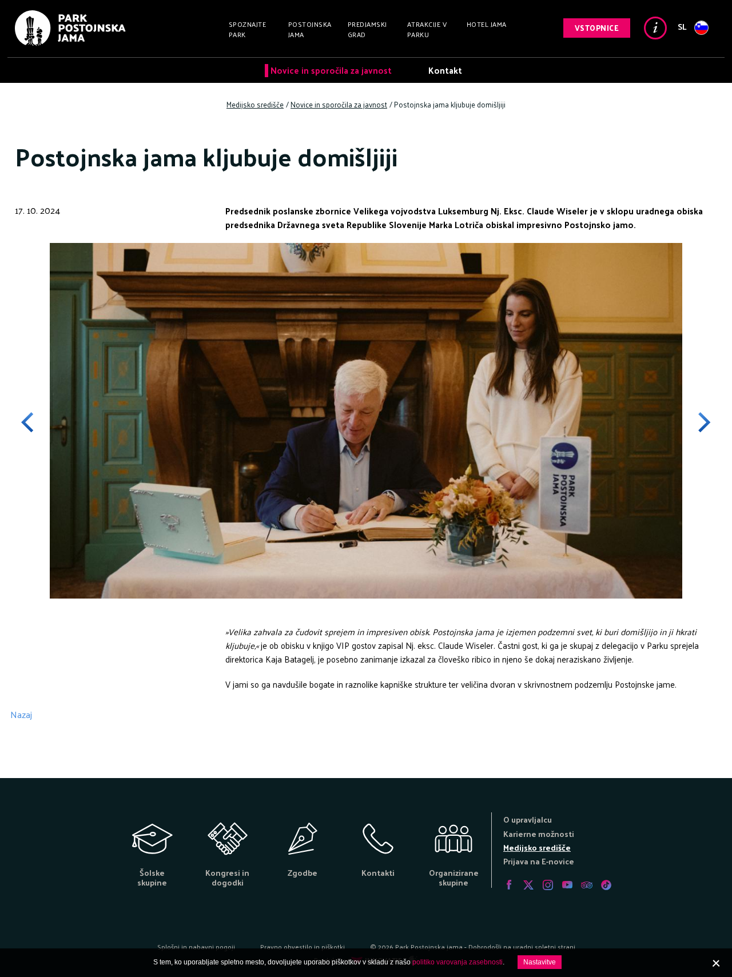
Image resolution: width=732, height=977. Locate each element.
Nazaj (21, 714)
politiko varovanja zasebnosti (457, 962)
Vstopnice (597, 27)
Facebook (509, 885)
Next (696, 422)
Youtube (567, 885)
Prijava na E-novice (538, 861)
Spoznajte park (247, 29)
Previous (35, 422)
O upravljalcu (527, 819)
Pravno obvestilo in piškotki (302, 946)
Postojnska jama (310, 29)
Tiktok (606, 885)
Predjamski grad (367, 29)
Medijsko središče (537, 847)
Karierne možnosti (538, 834)
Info (655, 28)
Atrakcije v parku (427, 29)
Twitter (528, 885)
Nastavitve (539, 962)
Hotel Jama (487, 24)
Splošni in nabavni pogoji (196, 946)
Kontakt (445, 70)
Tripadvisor (586, 885)
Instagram (547, 885)
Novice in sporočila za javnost (331, 70)
